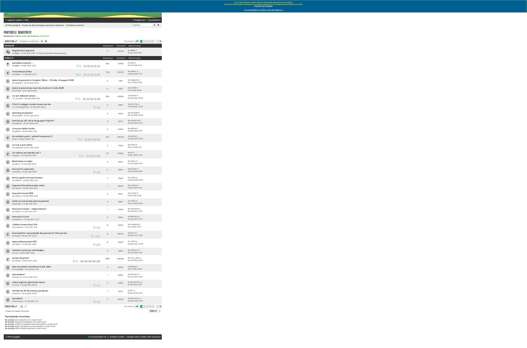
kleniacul (18, 219)
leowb (133, 145)
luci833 (18, 91)
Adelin (18, 36)
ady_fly (134, 104)
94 (92, 66)
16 (93, 156)
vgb (132, 63)
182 (99, 99)
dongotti (18, 115)
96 (99, 66)
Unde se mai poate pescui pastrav (30, 201)
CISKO (17, 244)
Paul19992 (19, 269)
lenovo (17, 293)
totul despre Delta (22, 71)
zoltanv (18, 196)
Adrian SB (135, 120)
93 (88, 66)
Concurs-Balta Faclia (23, 128)
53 (99, 139)
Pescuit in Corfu (20, 216)
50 (89, 139)
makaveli (19, 227)
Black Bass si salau (22, 161)
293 (86, 261)
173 (95, 75)
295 (94, 261)
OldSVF (133, 95)
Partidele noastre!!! (17, 32)
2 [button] (144, 41)
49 (86, 139)
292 (82, 261)
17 (96, 156)
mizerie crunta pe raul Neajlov (28, 250)
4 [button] (150, 41)
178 (84, 99)
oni (16, 253)
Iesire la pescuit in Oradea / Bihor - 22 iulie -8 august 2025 (43, 80)
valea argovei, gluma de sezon (28, 282)
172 (91, 75)
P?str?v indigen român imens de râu (31, 104)
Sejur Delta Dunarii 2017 (24, 241)
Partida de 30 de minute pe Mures (30, 290)
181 (95, 99)
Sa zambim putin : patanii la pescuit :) (32, 136)
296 (98, 261)
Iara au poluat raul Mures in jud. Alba (31, 266)
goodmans (135, 282)
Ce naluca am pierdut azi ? (26, 152)
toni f (133, 233)
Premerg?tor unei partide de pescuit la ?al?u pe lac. (40, 233)
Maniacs (134, 274)
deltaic (18, 74)
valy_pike (135, 258)
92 (85, 66)
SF (131, 152)
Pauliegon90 (23, 107)
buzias (17, 172)
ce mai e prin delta (22, 145)
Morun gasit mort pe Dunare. (27, 177)
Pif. (132, 290)
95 (95, 66)
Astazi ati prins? (20, 258)
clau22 (133, 193)
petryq (133, 266)
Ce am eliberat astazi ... (24, 95)
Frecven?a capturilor (23, 169)
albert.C (18, 180)
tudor (24, 36)
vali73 (133, 201)
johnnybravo (33, 36)
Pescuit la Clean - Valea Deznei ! (29, 209)
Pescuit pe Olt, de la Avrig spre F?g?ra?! (33, 120)
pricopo (18, 204)
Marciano (19, 301)
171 (88, 75)
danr (17, 53)
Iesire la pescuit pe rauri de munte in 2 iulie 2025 (38, 88)
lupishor (18, 123)
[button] (137, 41)
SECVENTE (17, 298)
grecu (17, 155)
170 (85, 75)
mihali (17, 261)
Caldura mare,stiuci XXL (25, 224)
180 (92, 99)
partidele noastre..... (23, 63)
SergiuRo (18, 83)
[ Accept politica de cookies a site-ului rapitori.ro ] (263, 10)
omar (17, 285)
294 (90, 261)
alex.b (17, 164)
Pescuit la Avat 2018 (22, 193)
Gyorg (17, 236)
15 (90, 156)
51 (92, 139)
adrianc (134, 250)
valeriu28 (19, 147)
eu (16, 139)
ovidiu (133, 177)
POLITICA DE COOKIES (263, 6)
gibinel (17, 131)
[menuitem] (25, 20)
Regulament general (23, 50)
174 (99, 75)
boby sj (18, 277)
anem (20, 98)
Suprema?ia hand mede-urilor (28, 185)
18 (99, 156)
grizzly (133, 136)
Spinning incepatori (22, 113)
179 (88, 99)
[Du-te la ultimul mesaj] (136, 50)
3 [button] (147, 41)
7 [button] (157, 41)
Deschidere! (18, 274)
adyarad (134, 209)
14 (87, 156)
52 (95, 139)
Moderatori (44, 36)
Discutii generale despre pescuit (52, 53)
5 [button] (153, 41)
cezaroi (18, 188)
